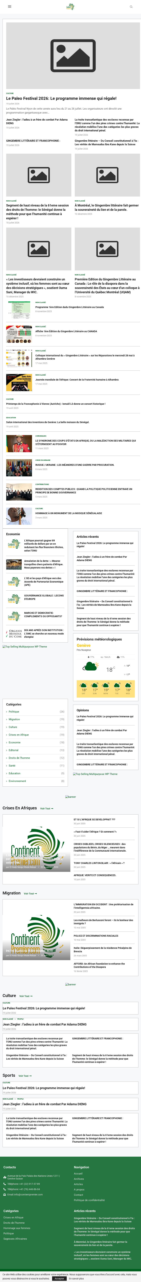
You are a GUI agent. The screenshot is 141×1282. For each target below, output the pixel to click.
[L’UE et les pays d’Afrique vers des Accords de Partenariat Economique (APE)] (14, 582)
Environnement (36, 781)
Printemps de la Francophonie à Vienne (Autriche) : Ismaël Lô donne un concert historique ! (55, 403)
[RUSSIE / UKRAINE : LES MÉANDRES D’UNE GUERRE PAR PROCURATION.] (19, 467)
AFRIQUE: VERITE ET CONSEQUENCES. (95, 875)
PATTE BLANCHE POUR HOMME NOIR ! (30, 951)
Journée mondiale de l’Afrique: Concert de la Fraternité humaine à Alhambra (77, 379)
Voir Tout (45, 808)
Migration (36, 719)
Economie (36, 742)
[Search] (131, 6)
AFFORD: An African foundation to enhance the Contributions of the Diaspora (99, 965)
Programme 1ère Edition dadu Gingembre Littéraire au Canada (69, 307)
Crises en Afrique (36, 734)
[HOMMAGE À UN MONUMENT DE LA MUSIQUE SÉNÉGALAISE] (19, 516)
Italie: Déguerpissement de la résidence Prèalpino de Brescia (103, 950)
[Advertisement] (35, 672)
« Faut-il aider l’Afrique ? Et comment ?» (95, 831)
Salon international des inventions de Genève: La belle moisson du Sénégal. (47, 422)
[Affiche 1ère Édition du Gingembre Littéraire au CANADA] (19, 334)
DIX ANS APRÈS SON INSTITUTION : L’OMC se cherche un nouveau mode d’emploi (44, 633)
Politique (36, 711)
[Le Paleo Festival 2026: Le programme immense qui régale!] (73, 68)
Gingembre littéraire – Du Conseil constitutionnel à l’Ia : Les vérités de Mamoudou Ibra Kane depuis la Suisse (104, 604)
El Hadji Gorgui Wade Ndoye (23, 867)
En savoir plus (76, 1278)
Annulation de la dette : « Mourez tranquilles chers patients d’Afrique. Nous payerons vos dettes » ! (43, 564)
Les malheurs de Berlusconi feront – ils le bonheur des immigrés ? (103, 922)
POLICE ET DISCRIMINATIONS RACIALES (96, 935)
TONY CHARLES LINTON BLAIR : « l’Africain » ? (99, 863)
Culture (36, 727)
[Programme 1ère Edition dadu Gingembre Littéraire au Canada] (19, 310)
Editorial (36, 750)
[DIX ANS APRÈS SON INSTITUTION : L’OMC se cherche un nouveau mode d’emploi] (14, 634)
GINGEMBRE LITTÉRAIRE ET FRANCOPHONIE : (33, 140)
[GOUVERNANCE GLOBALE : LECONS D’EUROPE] (14, 599)
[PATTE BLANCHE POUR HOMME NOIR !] (36, 937)
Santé (36, 765)
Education (36, 773)
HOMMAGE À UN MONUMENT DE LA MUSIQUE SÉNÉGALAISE (68, 513)
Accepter (59, 1278)
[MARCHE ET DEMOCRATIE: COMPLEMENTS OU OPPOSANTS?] (14, 616)
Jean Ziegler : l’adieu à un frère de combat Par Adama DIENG (44, 1024)
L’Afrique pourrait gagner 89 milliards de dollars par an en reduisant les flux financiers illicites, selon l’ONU (35, 858)
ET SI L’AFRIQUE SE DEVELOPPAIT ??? (94, 819)
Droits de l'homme (36, 757)
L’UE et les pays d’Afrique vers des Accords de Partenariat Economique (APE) (43, 581)
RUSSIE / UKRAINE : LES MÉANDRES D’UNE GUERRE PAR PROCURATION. (74, 465)
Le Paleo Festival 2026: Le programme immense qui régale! (61, 98)
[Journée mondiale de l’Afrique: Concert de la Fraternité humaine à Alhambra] (19, 382)
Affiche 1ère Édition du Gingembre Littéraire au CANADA (66, 331)
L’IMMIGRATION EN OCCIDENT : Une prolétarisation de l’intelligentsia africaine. (103, 906)
